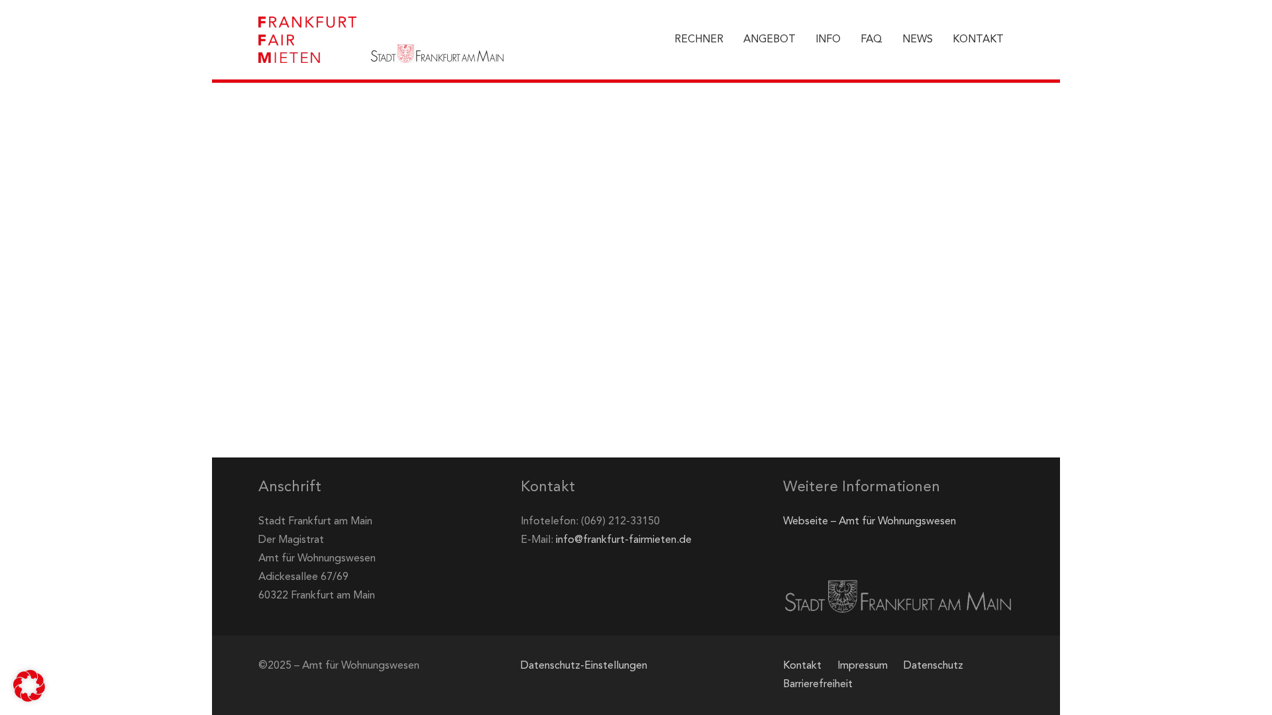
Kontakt (802, 666)
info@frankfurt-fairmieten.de (624, 540)
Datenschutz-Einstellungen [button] (584, 666)
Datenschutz (933, 666)
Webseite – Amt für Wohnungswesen (869, 521)
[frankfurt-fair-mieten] (307, 40)
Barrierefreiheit (818, 684)
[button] (29, 686)
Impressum (862, 666)
